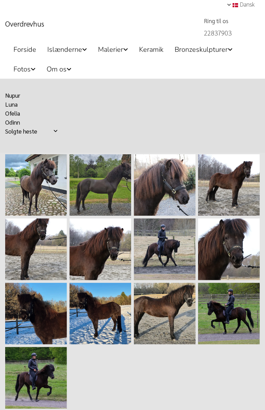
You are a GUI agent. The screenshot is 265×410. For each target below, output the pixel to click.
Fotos (22, 69)
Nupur (12, 95)
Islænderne (64, 49)
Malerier (110, 49)
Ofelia (12, 113)
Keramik (151, 49)
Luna (11, 104)
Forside (24, 49)
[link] (64, 47)
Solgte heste (21, 131)
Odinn (12, 122)
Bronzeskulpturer (201, 49)
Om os (57, 69)
